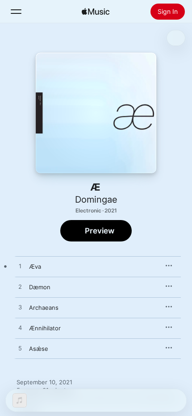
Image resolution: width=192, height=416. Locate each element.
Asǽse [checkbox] (38, 348)
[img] (95, 12)
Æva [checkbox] (35, 266)
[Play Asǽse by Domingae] (20, 349)
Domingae (96, 199)
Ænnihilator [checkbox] (45, 328)
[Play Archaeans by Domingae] (20, 308)
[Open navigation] (16, 11)
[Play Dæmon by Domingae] (20, 287)
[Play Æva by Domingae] (20, 266)
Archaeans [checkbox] (43, 307)
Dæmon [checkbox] (39, 287)
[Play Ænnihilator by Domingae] (20, 328)
